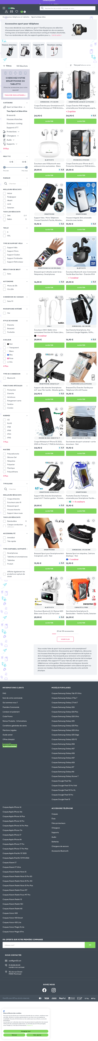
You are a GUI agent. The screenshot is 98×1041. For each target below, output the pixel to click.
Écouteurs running (14, 123)
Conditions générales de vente (15, 726)
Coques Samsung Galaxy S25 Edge (65, 735)
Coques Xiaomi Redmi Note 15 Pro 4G (17, 881)
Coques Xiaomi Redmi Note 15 (14, 872)
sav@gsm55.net (15, 961)
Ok (90, 945)
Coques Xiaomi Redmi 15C (13, 904)
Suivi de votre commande (12, 698)
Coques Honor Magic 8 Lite (13, 927)
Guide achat (8, 735)
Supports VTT (12, 127)
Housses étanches (14, 119)
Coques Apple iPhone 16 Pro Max (15, 826)
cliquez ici (29, 1025)
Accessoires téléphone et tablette (16, 17)
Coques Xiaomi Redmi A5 (12, 909)
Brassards (11, 115)
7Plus (5, 442)
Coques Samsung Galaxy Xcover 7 (65, 776)
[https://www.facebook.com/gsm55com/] (44, 990)
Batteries (55, 842)
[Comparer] (56, 73)
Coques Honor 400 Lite (12, 922)
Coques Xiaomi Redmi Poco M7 (15, 890)
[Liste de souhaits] (16, 11)
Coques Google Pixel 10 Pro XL (64, 790)
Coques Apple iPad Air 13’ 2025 (15, 853)
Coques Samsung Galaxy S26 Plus (65, 712)
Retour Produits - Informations (15, 721)
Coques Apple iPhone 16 (12, 807)
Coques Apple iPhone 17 (12, 835)
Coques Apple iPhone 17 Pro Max (15, 849)
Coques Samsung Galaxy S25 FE (64, 739)
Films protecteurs (58, 823)
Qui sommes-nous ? (10, 703)
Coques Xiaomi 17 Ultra (12, 867)
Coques (55, 814)
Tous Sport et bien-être (17, 111)
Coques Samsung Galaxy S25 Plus (65, 726)
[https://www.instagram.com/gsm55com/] (54, 990)
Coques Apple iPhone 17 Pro (13, 844)
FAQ (4, 693)
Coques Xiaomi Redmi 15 (12, 899)
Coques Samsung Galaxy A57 (63, 749)
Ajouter (49, 121)
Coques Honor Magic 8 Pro (13, 932)
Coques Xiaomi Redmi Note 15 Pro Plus (18, 885)
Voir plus (65, 639)
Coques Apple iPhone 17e (12, 830)
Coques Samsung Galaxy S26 (63, 707)
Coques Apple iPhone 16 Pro (13, 821)
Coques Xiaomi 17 (9, 863)
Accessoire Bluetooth (60, 851)
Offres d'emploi (9, 739)
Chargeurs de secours (60, 846)
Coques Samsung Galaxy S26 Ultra (65, 716)
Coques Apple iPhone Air (12, 839)
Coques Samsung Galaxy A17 (63, 767)
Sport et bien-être (38, 17)
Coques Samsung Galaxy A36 (63, 753)
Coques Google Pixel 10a (61, 781)
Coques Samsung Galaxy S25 (63, 721)
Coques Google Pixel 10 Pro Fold (64, 785)
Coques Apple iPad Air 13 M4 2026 (16, 858)
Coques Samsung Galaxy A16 (63, 772)
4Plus (5, 366)
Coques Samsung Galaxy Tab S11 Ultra (66, 693)
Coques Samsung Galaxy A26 (63, 762)
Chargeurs (56, 828)
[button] (81, 111)
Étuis (53, 819)
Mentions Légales (9, 730)
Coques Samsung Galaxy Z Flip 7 (64, 698)
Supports (55, 832)
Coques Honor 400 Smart (13, 918)
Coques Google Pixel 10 (61, 799)
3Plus (5, 476)
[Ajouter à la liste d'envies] (62, 73)
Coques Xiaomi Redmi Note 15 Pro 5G (17, 876)
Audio (54, 837)
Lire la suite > (57, 35)
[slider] (4, 167)
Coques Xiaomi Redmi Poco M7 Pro (16, 895)
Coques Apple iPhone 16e (12, 812)
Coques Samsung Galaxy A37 (63, 758)
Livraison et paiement (11, 712)
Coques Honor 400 (10, 913)
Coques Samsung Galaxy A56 (63, 744)
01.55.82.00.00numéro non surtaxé (16, 966)
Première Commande (11, 707)
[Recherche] (42, 8)
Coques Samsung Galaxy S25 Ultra (65, 730)
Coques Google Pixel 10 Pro (62, 795)
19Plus (6, 148)
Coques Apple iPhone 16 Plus (14, 816)
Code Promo (8, 716)
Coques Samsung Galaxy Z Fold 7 (65, 703)
